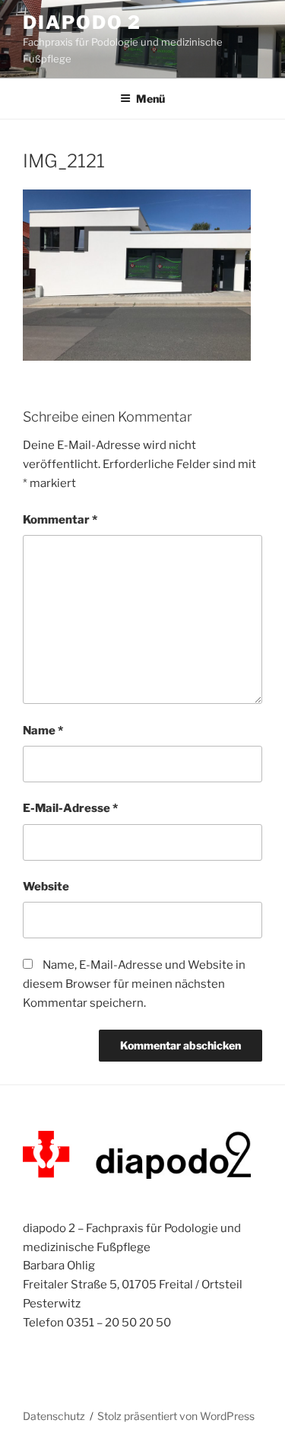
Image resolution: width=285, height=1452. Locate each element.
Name (43, 730)
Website (46, 886)
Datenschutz (54, 1415)
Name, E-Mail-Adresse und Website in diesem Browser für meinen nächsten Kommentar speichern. (134, 984)
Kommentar (60, 520)
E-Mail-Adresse (70, 808)
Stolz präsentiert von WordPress (176, 1415)
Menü (150, 98)
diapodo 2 (82, 22)
